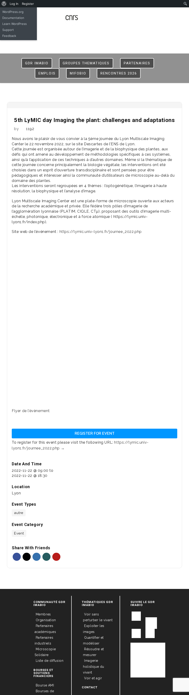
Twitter (27, 557)
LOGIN (95, 14)
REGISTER (112, 14)
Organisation (46, 620)
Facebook (17, 557)
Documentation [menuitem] (13, 18)
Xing (46, 557)
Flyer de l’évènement (31, 411)
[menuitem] (4, 3)
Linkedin (36, 557)
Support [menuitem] (8, 30)
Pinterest (56, 557)
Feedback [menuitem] (9, 36)
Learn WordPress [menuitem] (14, 24)
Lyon (16, 493)
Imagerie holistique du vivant (93, 666)
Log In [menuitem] (14, 4)
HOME (81, 14)
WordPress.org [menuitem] (13, 12)
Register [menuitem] (28, 4)
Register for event (95, 433)
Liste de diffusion (50, 660)
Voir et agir (93, 678)
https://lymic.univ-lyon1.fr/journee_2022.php (100, 231)
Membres (43, 614)
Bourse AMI (45, 685)
